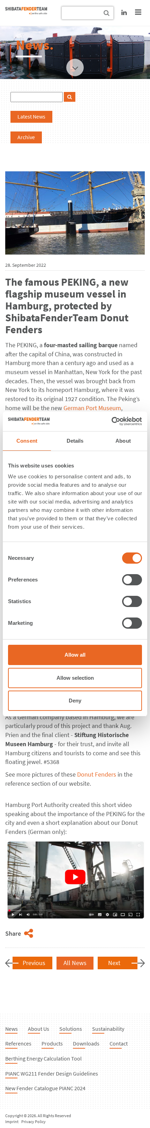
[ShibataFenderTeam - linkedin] (124, 12)
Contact (119, 1043)
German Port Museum (92, 408)
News (11, 1028)
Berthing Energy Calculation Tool (43, 1058)
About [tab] (123, 441)
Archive (26, 137)
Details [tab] (75, 441)
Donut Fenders (96, 774)
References (18, 1043)
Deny (75, 701)
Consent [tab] (26, 441)
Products (52, 1043)
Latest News (31, 116)
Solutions (70, 1028)
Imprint (11, 1121)
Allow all (75, 655)
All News (75, 963)
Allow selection (75, 678)
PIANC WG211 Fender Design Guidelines (51, 1073)
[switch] (132, 579)
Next (114, 963)
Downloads (86, 1043)
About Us (38, 1028)
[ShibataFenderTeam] (26, 13)
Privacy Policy (33, 1121)
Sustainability (108, 1028)
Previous (34, 963)
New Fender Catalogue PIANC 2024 (45, 1088)
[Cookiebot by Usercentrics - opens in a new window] (111, 421)
